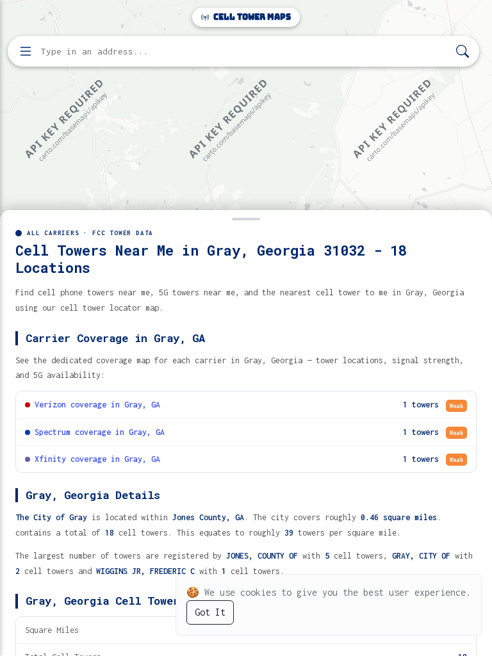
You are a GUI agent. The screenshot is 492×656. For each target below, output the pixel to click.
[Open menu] (25, 51)
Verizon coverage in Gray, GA (97, 404)
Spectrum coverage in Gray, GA (100, 432)
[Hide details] (246, 218)
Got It (210, 612)
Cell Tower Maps (251, 17)
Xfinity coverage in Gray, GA (97, 459)
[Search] (462, 51)
